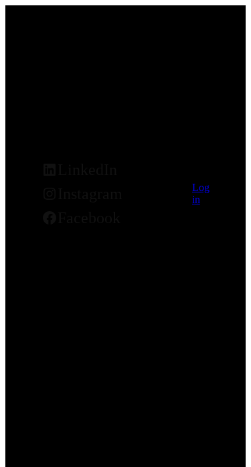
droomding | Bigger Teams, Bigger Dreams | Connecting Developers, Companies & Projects (114, 127)
